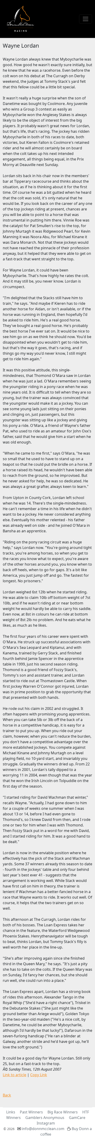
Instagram (46, 1123)
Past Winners (31, 1112)
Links (10, 1112)
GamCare (77, 1117)
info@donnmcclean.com (43, 1128)
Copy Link (38, 1074)
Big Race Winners (63, 1112)
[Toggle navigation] (85, 19)
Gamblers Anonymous (44, 1117)
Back (7, 1095)
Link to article (14, 1074)
